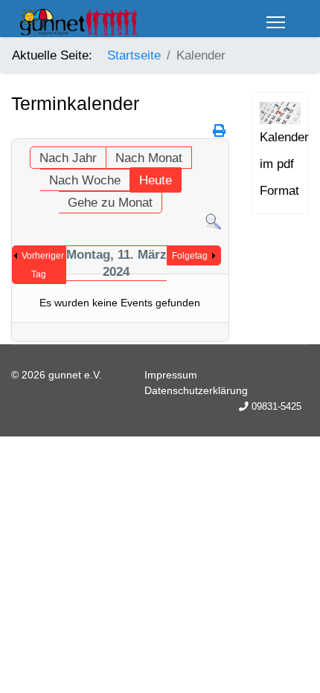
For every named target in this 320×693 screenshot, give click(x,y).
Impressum (170, 375)
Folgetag (190, 256)
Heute (155, 180)
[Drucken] (219, 131)
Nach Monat (148, 158)
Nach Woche (85, 180)
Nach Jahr (68, 158)
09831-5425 (276, 407)
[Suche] (213, 222)
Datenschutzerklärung (196, 390)
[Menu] (275, 22)
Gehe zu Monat (110, 203)
